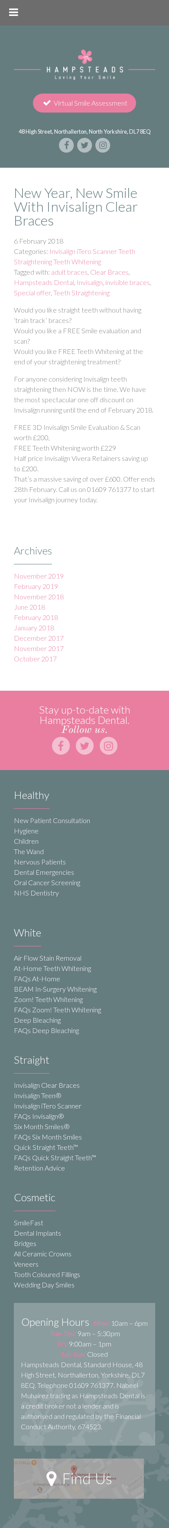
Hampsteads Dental (44, 282)
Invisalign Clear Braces (47, 1085)
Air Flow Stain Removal (47, 958)
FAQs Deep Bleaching (46, 1030)
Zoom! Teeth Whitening (48, 999)
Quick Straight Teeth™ (46, 1147)
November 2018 (39, 596)
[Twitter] (85, 144)
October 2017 (35, 658)
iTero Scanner (97, 251)
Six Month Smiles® (42, 1126)
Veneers (26, 1264)
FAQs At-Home (37, 978)
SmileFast (28, 1222)
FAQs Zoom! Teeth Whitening (57, 1009)
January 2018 (34, 627)
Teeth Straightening (81, 292)
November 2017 (39, 648)
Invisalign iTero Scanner (47, 1106)
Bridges (25, 1243)
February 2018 (36, 617)
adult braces (69, 272)
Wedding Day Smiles (44, 1285)
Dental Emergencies (44, 872)
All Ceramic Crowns (43, 1253)
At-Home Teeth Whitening (52, 968)
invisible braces (127, 282)
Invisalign (62, 251)
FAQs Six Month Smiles (48, 1137)
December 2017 (39, 638)
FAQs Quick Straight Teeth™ (55, 1157)
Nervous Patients (40, 862)
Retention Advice (39, 1168)
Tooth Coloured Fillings (47, 1274)
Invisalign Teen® (38, 1095)
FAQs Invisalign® (39, 1116)
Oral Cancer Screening (47, 882)
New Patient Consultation (52, 820)
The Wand (29, 851)
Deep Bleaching (37, 1020)
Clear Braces (109, 272)
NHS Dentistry (36, 893)
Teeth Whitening (77, 261)
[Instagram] (102, 144)
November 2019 (39, 576)
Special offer (32, 292)
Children (26, 841)
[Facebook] (67, 144)
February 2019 (36, 586)
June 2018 (29, 607)
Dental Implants (37, 1233)
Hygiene (26, 831)
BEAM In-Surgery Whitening (55, 989)
